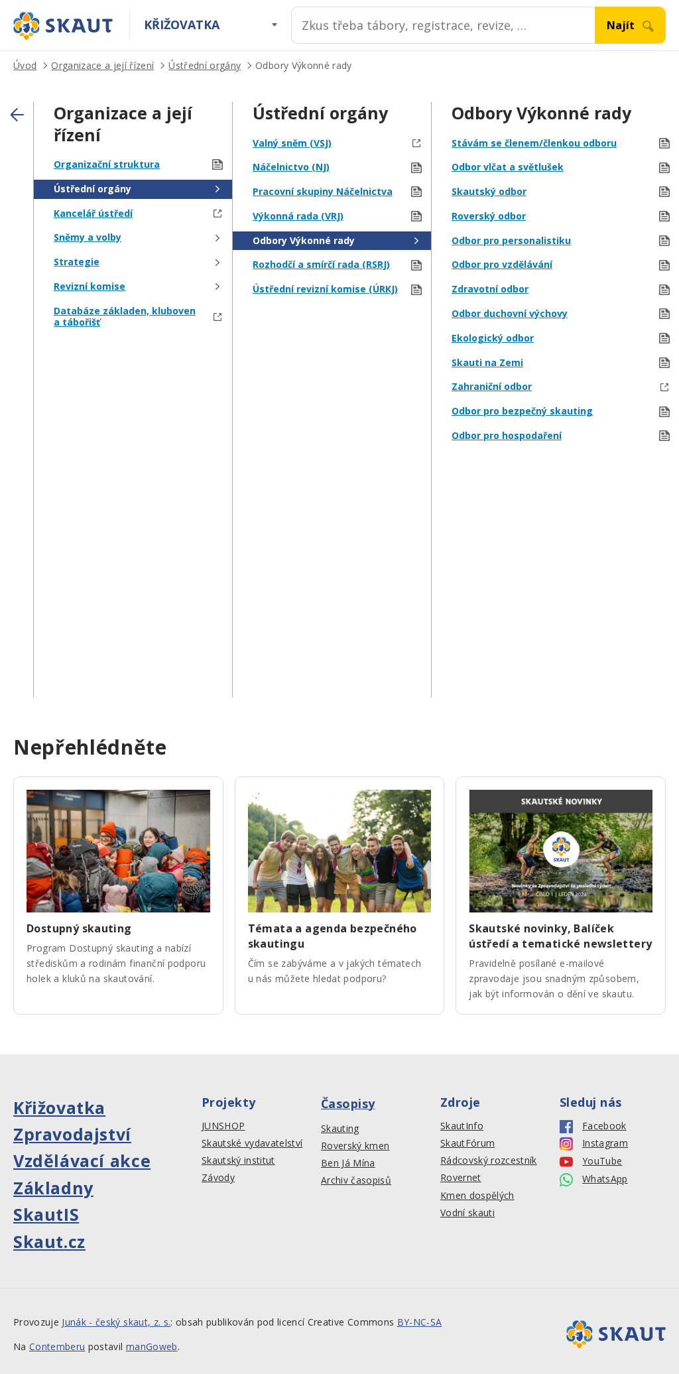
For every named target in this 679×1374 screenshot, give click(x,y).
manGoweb (152, 1346)
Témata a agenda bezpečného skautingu (332, 936)
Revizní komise (89, 286)
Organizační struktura (107, 164)
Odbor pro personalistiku (511, 241)
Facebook (604, 1126)
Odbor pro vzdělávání (502, 265)
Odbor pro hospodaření (507, 436)
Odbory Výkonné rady (303, 65)
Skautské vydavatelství (252, 1143)
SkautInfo (461, 1126)
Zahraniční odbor (492, 387)
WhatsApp (605, 1179)
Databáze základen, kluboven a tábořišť (125, 317)
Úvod (24, 65)
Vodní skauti (467, 1213)
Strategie (76, 262)
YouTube (602, 1161)
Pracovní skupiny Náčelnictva (323, 192)
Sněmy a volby (87, 237)
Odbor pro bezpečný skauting (522, 411)
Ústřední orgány (204, 65)
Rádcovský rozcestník (488, 1160)
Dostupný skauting (79, 928)
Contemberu (57, 1346)
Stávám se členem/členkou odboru (534, 143)
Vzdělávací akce (82, 1160)
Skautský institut (238, 1160)
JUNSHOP (223, 1126)
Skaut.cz (49, 1241)
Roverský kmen (355, 1146)
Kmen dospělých (477, 1196)
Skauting (340, 1129)
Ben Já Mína (348, 1163)
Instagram (605, 1143)
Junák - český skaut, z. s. (116, 1322)
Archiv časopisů (356, 1180)
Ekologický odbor (493, 338)
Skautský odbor (489, 192)
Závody (218, 1178)
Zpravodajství (72, 1134)
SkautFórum (467, 1143)
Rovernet (460, 1178)
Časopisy (348, 1103)
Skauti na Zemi (487, 363)
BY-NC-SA (419, 1322)
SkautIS (46, 1214)
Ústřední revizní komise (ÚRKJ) (325, 289)
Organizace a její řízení (102, 65)
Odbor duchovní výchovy (510, 314)
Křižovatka (181, 24)
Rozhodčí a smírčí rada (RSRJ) (321, 265)
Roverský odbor (489, 216)
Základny (53, 1187)
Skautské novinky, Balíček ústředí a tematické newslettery (560, 936)
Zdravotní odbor (490, 289)
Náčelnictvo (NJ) (291, 167)
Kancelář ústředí (93, 213)
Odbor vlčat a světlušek (508, 167)
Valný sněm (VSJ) (292, 143)
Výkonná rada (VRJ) (298, 216)
